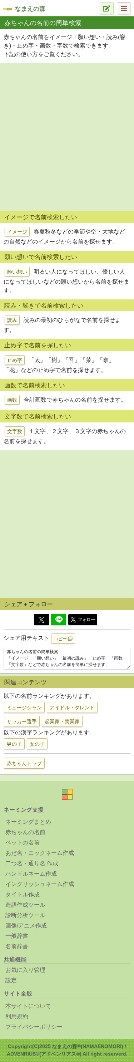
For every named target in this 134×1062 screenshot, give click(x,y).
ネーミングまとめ (28, 822)
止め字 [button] (14, 360)
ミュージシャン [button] (24, 707)
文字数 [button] (14, 431)
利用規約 (16, 1016)
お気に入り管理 (25, 970)
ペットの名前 (22, 843)
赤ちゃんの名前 (25, 832)
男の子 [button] (14, 744)
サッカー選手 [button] (22, 721)
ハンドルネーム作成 (31, 874)
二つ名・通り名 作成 (31, 863)
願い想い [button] (17, 272)
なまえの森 (30, 8)
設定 (11, 980)
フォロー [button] (86, 619)
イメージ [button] (17, 232)
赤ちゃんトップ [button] (24, 763)
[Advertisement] (67, 136)
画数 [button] (12, 400)
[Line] (58, 619)
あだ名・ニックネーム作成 (39, 853)
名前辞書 (16, 946)
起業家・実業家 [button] (62, 721)
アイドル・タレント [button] (72, 707)
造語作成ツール (25, 905)
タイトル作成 (22, 894)
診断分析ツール (25, 915)
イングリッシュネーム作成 (39, 884)
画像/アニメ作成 (26, 925)
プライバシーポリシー (34, 1027)
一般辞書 (16, 936)
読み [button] (12, 320)
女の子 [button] (37, 744)
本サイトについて (28, 1006)
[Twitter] (41, 619)
